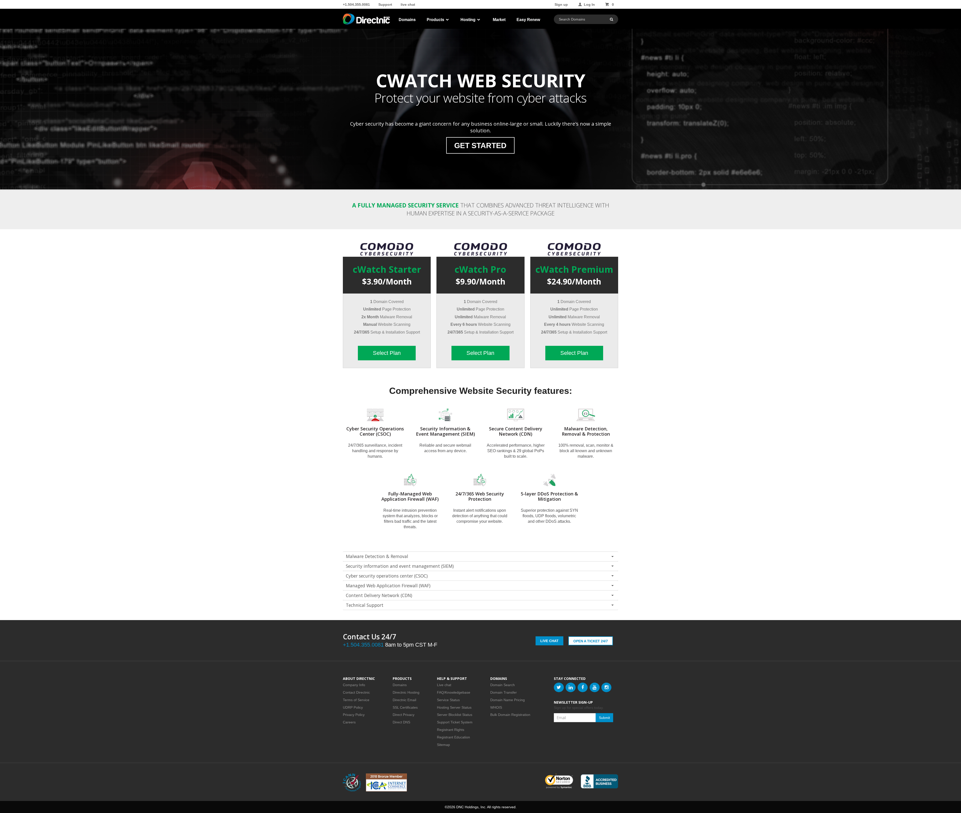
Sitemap (443, 745)
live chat (408, 5)
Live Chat (549, 641)
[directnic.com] (367, 20)
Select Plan (387, 353)
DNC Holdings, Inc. (471, 807)
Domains (407, 20)
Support (385, 5)
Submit (604, 718)
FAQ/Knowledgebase (453, 692)
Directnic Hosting (406, 692)
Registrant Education (453, 737)
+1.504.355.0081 (356, 5)
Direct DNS (401, 722)
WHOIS (496, 707)
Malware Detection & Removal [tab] (377, 556)
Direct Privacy (403, 715)
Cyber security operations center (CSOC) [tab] (387, 576)
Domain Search (502, 685)
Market (499, 20)
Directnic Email (404, 700)
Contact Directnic (356, 692)
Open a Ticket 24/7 (590, 641)
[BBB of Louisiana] (599, 781)
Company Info (354, 685)
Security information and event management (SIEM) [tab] (400, 566)
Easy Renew (528, 20)
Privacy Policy (354, 715)
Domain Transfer (503, 692)
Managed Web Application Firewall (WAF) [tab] (388, 586)
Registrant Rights (450, 730)
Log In (589, 5)
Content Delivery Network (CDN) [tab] (379, 595)
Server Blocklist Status (454, 715)
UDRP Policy (353, 707)
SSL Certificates (405, 707)
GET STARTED (480, 145)
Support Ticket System (454, 722)
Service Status (448, 700)
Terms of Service (356, 700)
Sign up (561, 5)
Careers (349, 722)
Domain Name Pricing (507, 700)
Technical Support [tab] (364, 605)
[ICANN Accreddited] (352, 782)
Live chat (444, 685)
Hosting (468, 20)
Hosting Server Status (454, 707)
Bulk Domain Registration (510, 715)
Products (436, 20)
